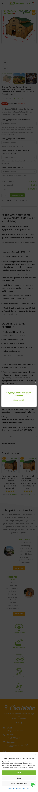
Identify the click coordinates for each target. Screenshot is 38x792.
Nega (19, 778)
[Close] (35, 382)
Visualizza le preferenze (19, 783)
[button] (35, 754)
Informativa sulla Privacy (22, 788)
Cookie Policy (11, 788)
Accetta (19, 773)
